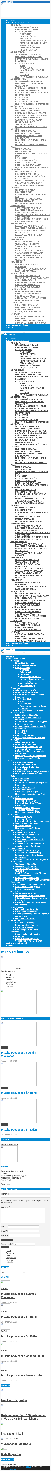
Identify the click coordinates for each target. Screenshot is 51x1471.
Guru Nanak (16, 303)
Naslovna (11, 20)
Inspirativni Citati (12, 1433)
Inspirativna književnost (19, 325)
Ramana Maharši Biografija (29, 226)
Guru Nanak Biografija (26, 305)
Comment (5, 1207)
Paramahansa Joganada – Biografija (31, 884)
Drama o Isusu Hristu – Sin (28, 136)
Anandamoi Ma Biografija (28, 208)
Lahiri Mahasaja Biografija (29, 291)
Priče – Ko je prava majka (28, 165)
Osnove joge (26, 68)
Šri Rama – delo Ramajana (28, 199)
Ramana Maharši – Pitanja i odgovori (31, 859)
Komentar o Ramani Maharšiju (30, 228)
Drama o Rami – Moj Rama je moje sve (32, 821)
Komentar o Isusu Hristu (28, 133)
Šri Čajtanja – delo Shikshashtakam (25, 123)
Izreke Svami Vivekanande (28, 255)
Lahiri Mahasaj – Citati (27, 300)
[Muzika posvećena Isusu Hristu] (5, 1368)
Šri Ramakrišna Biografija (28, 81)
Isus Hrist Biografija (26, 131)
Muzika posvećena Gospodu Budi (31, 167)
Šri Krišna (15, 169)
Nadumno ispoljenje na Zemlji (33, 706)
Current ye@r (7, 1244)
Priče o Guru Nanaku (25, 309)
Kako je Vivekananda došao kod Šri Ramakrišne (30, 727)
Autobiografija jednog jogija (30, 269)
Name (4, 1226)
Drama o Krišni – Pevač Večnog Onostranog (29, 804)
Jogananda (16, 262)
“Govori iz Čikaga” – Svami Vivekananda (27, 869)
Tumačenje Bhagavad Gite (28, 183)
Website (4, 1235)
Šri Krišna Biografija (25, 172)
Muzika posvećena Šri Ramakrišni (32, 104)
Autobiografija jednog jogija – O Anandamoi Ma (29, 840)
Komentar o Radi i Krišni (27, 174)
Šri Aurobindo (17, 52)
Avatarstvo (26, 38)
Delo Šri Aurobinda (25, 63)
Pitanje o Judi (22, 138)
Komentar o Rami (23, 192)
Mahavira (15, 314)
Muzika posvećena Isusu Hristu (31, 145)
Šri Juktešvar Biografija (27, 276)
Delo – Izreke (21, 97)
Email (4, 1231)
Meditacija (25, 34)
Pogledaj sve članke (9, 1144)
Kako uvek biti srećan (26, 271)
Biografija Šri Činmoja (26, 27)
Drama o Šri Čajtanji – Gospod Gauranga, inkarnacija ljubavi (31, 114)
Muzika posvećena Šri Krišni (29, 185)
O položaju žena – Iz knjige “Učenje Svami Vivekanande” (29, 252)
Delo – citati (21, 158)
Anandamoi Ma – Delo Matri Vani (31, 219)
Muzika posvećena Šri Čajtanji (31, 127)
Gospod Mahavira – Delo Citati (30, 323)
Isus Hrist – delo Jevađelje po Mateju (32, 771)
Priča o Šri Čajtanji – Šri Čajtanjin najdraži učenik (28, 118)
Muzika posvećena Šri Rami (28, 203)
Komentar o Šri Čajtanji (27, 111)
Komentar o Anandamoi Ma (29, 210)
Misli (22, 66)
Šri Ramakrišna (18, 79)
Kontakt (10, 327)
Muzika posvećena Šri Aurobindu (32, 77)
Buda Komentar (23, 151)
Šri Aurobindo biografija (28, 54)
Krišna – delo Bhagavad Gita (29, 181)
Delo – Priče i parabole (26, 102)
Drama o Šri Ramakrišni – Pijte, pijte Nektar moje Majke (31, 89)
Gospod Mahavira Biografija (29, 316)
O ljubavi (24, 75)
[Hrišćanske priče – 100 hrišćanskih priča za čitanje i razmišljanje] (5, 1410)
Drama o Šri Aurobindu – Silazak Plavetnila (29, 696)
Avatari (4, 1047)
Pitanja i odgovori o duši (33, 41)
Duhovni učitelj (28, 36)
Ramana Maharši (18, 224)
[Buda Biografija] (4, 1449)
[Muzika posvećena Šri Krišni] (19, 1122)
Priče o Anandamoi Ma (26, 212)
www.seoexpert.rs (8, 1469)
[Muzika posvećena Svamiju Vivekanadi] (19, 1045)
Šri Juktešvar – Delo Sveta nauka (32, 278)
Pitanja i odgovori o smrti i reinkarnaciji (32, 680)
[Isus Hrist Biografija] (5, 1395)
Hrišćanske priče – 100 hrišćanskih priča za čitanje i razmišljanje (23, 1417)
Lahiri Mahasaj (18, 289)
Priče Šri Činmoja (28, 50)
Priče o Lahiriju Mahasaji (28, 294)
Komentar (20, 318)
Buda (13, 147)
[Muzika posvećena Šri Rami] (19, 1085)
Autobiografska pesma (27, 29)
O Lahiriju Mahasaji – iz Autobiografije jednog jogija (30, 297)
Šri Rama (14, 187)
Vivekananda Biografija (27, 242)
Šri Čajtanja (16, 106)
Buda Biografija (23, 149)
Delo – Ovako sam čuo (26, 160)
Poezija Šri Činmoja (30, 47)
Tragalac (18, 969)
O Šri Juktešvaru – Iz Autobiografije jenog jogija (30, 281)
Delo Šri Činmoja (23, 32)
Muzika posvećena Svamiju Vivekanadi (32, 880)
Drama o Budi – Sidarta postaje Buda (31, 783)
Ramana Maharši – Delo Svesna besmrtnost (29, 856)
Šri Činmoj (15, 25)
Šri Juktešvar (17, 273)
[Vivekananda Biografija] (10, 1439)
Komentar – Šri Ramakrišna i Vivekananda (28, 718)
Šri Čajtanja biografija (27, 108)
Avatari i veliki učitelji (17, 23)
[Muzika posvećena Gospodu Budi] (5, 1348)
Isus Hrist (15, 129)
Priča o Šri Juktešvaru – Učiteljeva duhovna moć (27, 286)
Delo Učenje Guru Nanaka (28, 312)
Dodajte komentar (8, 971)
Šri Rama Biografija (25, 190)
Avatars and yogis (8, 1464)
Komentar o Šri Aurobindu (28, 57)
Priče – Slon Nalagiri (25, 163)
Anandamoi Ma (17, 206)
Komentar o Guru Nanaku (28, 307)
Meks (28, 1467)
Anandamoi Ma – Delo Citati (29, 221)
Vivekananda (16, 239)
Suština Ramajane (24, 201)
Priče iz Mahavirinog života (29, 321)
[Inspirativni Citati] (5, 1428)
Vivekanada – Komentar (27, 244)
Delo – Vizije (21, 99)
